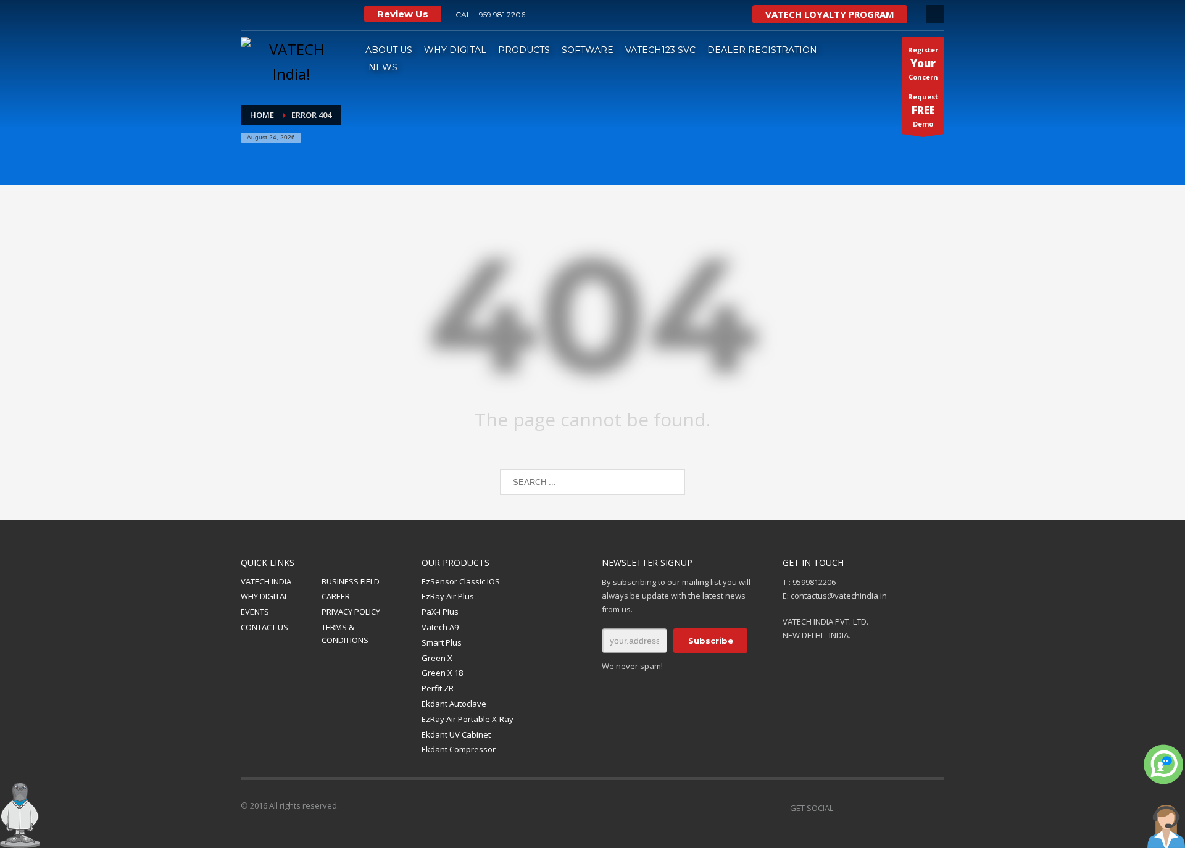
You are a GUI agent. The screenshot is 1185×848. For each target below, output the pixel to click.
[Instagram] (342, 14)
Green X (437, 657)
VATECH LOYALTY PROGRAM (829, 14)
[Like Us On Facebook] (250, 14)
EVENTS (255, 611)
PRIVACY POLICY (351, 611)
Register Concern (923, 63)
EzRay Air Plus (448, 596)
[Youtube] (879, 808)
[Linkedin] (898, 808)
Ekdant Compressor (459, 749)
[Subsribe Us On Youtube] (268, 14)
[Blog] (935, 808)
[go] (670, 483)
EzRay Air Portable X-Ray (468, 719)
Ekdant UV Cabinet (456, 734)
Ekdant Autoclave (454, 703)
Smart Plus (442, 642)
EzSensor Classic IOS (461, 581)
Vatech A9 (440, 627)
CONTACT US (264, 627)
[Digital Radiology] (324, 14)
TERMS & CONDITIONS (345, 633)
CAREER (336, 596)
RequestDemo (923, 110)
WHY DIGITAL (264, 596)
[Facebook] (861, 808)
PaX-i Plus (440, 611)
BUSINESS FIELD (351, 581)
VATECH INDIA (266, 581)
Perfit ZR (438, 688)
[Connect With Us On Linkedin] (287, 14)
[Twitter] (305, 14)
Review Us (402, 14)
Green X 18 (442, 672)
